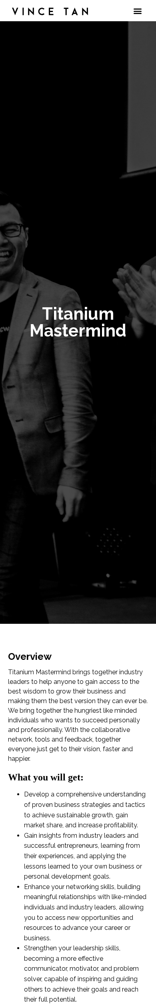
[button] (137, 10)
